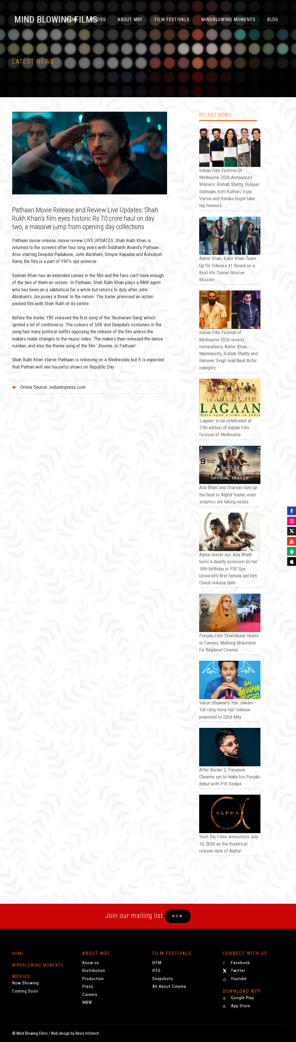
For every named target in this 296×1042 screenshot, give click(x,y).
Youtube (238, 978)
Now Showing (25, 983)
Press (87, 986)
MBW (87, 1002)
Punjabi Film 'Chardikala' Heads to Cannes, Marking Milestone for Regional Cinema (229, 643)
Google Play (242, 997)
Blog (272, 19)
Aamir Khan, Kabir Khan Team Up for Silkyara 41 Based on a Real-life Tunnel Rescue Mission (227, 268)
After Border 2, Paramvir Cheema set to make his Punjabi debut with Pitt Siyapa (229, 777)
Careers (89, 994)
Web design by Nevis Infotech (75, 1033)
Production (93, 978)
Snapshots (162, 978)
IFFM (157, 962)
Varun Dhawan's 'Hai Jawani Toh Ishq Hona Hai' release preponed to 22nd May (226, 710)
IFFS (156, 970)
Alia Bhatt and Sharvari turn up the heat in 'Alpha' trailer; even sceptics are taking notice (228, 495)
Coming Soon (25, 991)
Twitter (237, 970)
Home (18, 953)
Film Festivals (172, 19)
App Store (240, 1005)
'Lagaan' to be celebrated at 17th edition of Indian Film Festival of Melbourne (225, 428)
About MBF (130, 19)
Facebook (240, 962)
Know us (90, 962)
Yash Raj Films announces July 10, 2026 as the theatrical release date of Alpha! (228, 844)
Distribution (93, 970)
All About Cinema (169, 986)
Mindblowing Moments (228, 19)
